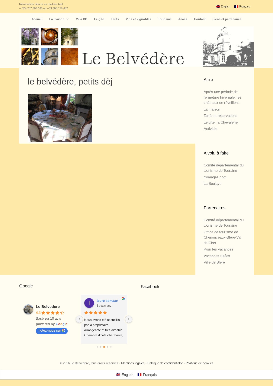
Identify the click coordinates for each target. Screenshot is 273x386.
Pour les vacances (218, 249)
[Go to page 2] (104, 347)
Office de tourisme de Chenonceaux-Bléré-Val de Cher (222, 237)
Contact (200, 19)
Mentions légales (133, 363)
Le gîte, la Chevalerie (221, 122)
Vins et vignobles (138, 19)
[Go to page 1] (100, 347)
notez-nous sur (49, 330)
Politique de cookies (199, 363)
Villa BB (81, 19)
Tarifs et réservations (220, 116)
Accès (182, 19)
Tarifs (115, 19)
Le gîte (99, 19)
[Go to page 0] (97, 347)
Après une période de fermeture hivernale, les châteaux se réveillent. (222, 97)
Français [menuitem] (244, 6)
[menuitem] (223, 6)
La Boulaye (212, 184)
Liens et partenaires (226, 19)
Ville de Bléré (214, 262)
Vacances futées (217, 256)
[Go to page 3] (107, 347)
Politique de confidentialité (165, 363)
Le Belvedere (48, 306)
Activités (211, 129)
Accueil (37, 19)
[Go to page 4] (111, 347)
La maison (56, 19)
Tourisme (164, 19)
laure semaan (107, 301)
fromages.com (215, 177)
